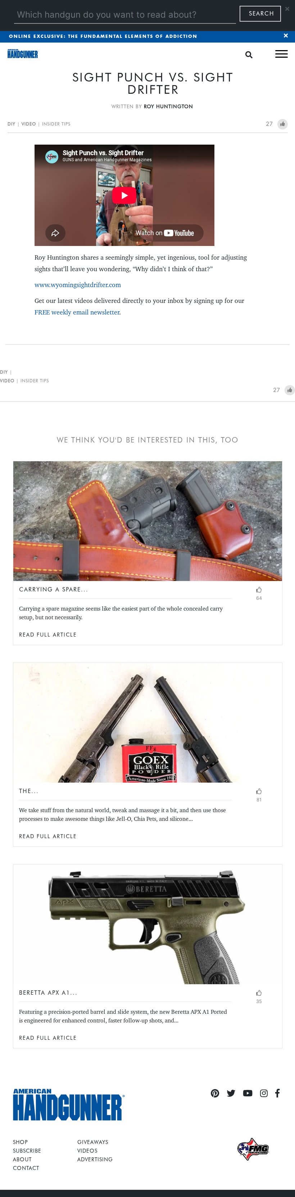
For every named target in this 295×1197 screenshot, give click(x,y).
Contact (26, 1168)
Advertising (95, 1159)
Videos (87, 1151)
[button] (281, 54)
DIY (11, 124)
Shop (20, 1142)
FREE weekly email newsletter (77, 312)
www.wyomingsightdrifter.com (78, 285)
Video (29, 124)
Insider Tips (56, 124)
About (22, 1159)
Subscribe (27, 1151)
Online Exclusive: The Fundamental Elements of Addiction (103, 36)
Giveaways (92, 1142)
